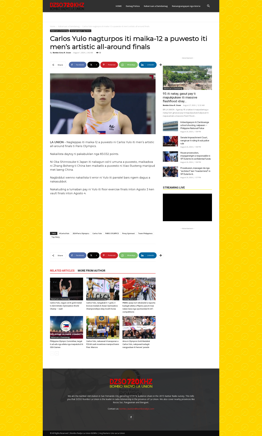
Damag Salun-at (129, 299)
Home (52, 26)
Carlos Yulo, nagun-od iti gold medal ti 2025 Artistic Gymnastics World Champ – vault (66, 306)
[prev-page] (52, 353)
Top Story (55, 237)
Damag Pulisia (133, 6)
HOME (119, 6)
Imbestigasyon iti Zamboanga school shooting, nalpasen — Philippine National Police (194, 125)
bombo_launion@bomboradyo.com (136, 408)
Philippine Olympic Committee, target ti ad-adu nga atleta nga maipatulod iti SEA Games (66, 344)
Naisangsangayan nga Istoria (186, 6)
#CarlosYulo (64, 233)
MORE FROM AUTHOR (91, 270)
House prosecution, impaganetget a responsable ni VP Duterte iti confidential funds (195, 156)
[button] (208, 6)
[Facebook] (131, 417)
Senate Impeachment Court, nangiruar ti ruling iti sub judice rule (194, 140)
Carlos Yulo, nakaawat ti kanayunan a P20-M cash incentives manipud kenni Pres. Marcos (102, 344)
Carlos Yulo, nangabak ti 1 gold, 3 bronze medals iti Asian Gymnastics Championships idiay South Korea (102, 306)
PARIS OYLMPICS (112, 233)
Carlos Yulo (97, 233)
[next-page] (57, 353)
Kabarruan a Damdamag (156, 6)
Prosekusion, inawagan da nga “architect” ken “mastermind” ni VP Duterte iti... (195, 171)
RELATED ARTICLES (62, 270)
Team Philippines (145, 233)
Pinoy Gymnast (128, 233)
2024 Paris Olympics (81, 233)
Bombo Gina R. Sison (62, 52)
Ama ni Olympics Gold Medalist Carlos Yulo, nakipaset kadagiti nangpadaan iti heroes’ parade (136, 344)
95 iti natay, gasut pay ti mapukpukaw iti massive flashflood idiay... (180, 97)
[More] (161, 65)
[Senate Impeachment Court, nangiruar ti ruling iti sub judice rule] (170, 141)
